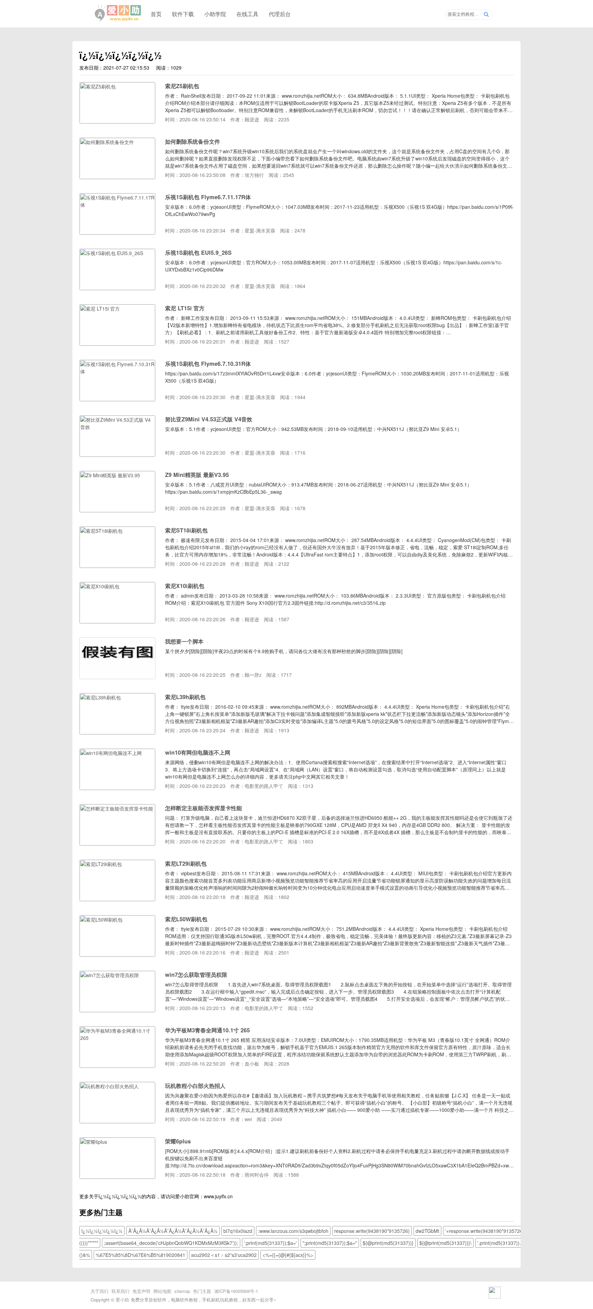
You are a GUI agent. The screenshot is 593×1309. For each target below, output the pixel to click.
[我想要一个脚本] (117, 676)
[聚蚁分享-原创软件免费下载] (118, 13)
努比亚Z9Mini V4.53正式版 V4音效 (208, 419)
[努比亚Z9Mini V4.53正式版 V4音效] (117, 454)
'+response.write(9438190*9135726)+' (486, 1230)
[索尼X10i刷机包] (117, 621)
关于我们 (99, 1291)
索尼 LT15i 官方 (185, 308)
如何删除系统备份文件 (192, 141)
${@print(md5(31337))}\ (445, 1242)
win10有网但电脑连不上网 (197, 752)
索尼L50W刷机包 (186, 919)
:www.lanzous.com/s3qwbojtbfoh (293, 1230)
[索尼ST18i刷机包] (117, 565)
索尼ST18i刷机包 (186, 530)
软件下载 (183, 14)
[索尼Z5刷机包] (117, 121)
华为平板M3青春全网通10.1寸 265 (207, 1030)
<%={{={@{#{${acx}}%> (288, 1254)
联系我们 (120, 1291)
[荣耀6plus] (117, 1176)
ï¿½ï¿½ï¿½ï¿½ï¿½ (119, 1196)
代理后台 (280, 14)
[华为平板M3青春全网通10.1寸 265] (117, 1065)
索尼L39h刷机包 (185, 697)
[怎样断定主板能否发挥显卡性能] (117, 843)
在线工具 (247, 14)
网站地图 (162, 1291)
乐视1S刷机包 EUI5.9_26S (198, 252)
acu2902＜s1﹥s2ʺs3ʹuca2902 (224, 1254)
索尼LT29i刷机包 (186, 863)
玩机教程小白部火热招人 (195, 1086)
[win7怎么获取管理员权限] (117, 1010)
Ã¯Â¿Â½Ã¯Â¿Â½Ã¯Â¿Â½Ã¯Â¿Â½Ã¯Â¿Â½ (173, 1230)
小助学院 (215, 14)
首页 (156, 14)
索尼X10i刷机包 (184, 586)
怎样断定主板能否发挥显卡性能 (203, 808)
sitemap (182, 1291)
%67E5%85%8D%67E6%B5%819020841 (140, 1254)
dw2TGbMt (427, 1230)
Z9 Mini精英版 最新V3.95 (197, 475)
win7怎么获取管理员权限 (196, 974)
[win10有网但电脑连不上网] (117, 787)
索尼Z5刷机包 (182, 86)
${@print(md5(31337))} (388, 1242)
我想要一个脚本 (184, 641)
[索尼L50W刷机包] (117, 954)
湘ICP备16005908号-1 (236, 1291)
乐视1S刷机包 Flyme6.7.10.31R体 (208, 364)
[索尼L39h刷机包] (117, 732)
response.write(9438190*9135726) (372, 1230)
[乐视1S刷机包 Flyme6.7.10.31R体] (117, 399)
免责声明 (141, 1291)
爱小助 (122, 1299)
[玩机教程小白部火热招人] (117, 1121)
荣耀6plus (178, 1141)
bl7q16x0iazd (237, 1230)
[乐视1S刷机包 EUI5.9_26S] (117, 288)
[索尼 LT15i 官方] (117, 343)
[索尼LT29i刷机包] (117, 899)
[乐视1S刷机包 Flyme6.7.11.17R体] (117, 232)
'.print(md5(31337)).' (499, 1242)
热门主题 (202, 1291)
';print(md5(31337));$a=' (270, 1242)
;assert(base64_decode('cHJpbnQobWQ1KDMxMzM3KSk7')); (171, 1242)
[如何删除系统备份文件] (117, 176)
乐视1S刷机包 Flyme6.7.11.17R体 (208, 197)
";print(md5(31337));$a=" (330, 1242)
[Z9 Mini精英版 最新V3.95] (117, 510)
